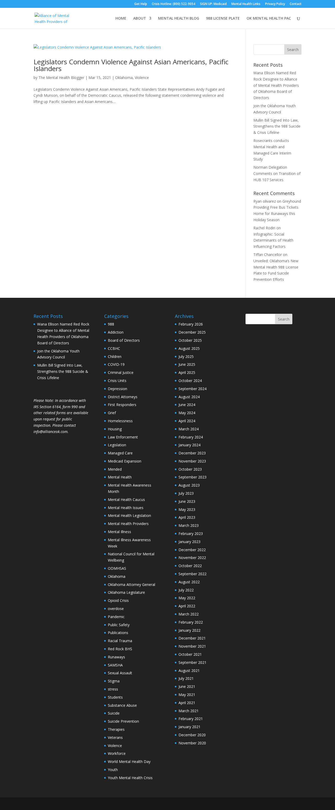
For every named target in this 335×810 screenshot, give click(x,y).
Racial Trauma (120, 640)
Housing (115, 428)
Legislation (117, 444)
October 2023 (190, 469)
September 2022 (192, 573)
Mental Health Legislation (129, 515)
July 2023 (186, 493)
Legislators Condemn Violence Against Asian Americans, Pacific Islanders (131, 65)
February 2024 (190, 437)
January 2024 (189, 444)
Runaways (116, 656)
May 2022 (186, 597)
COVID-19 (116, 364)
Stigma (114, 680)
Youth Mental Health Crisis (130, 777)
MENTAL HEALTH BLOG (178, 18)
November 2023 (192, 461)
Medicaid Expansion (124, 461)
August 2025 (189, 348)
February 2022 (190, 622)
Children (114, 356)
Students (115, 697)
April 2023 (186, 517)
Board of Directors (124, 340)
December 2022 (192, 549)
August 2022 (189, 581)
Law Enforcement (123, 437)
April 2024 (186, 420)
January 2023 (189, 541)
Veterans (115, 737)
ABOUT (139, 18)
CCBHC (114, 348)
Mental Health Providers (128, 523)
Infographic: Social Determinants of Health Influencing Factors (273, 240)
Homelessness (120, 420)
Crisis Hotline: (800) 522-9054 (173, 4)
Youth (113, 769)
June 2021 (186, 686)
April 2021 (186, 702)
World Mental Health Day (129, 761)
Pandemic (116, 616)
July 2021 (186, 678)
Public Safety (119, 624)
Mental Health (120, 477)
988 (111, 324)
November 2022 (192, 557)
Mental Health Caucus (126, 499)
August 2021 (189, 670)
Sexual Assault (120, 672)
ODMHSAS (117, 568)
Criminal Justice (120, 372)
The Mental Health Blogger (61, 77)
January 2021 (189, 726)
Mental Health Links (245, 4)
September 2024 (192, 388)
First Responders (122, 404)
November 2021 (192, 646)
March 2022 (188, 614)
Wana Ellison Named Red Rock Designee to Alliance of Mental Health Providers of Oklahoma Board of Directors (276, 85)
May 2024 (186, 412)
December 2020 (192, 734)
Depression (117, 388)
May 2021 (186, 694)
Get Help (140, 4)
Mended (115, 469)
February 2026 (190, 324)
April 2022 (186, 605)
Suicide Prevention (123, 721)
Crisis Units (117, 380)
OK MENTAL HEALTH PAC (269, 18)
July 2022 (186, 589)
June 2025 (186, 364)
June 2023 (186, 501)
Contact (296, 4)
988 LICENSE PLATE (223, 18)
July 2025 (186, 356)
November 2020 (192, 742)
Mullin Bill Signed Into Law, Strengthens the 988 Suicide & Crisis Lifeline (276, 126)
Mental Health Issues (125, 507)
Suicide (114, 713)
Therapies (116, 729)
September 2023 (192, 477)
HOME (120, 18)
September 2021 (192, 662)
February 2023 (190, 533)
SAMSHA (115, 665)
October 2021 (190, 654)
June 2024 (186, 404)
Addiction (116, 332)
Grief (112, 412)
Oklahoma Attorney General (131, 584)
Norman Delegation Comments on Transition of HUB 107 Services (276, 173)
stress (113, 689)
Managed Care (120, 452)
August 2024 (189, 396)
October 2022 (190, 565)
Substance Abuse (122, 705)
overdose (116, 608)
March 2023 (188, 525)
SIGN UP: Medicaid (213, 4)
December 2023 (192, 452)
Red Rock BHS (120, 648)
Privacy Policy (275, 4)
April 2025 (186, 372)
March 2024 (188, 428)
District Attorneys (122, 396)
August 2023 (189, 485)
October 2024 (190, 380)
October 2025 (190, 340)
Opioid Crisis (118, 600)
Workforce (117, 753)
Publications (118, 632)
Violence (142, 77)
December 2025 (192, 332)
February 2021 (190, 718)
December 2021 (192, 638)
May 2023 (186, 509)
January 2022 (189, 630)
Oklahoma (124, 77)
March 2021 (188, 710)
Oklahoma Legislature (126, 592)
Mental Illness (119, 531)
